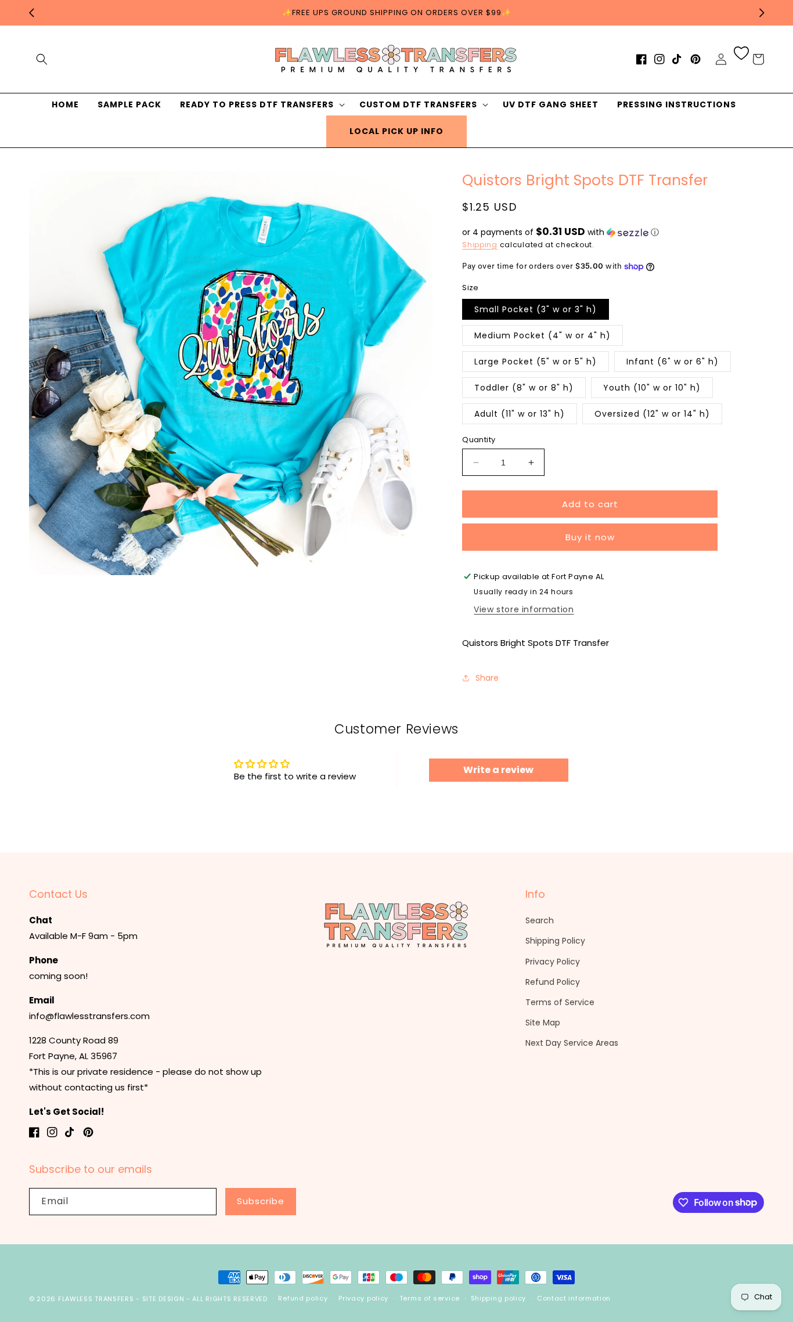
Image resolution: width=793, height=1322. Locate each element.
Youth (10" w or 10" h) (652, 387)
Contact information (574, 1298)
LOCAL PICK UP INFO (396, 131)
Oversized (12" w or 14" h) (652, 414)
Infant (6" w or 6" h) (672, 361)
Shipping (480, 245)
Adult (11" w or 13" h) (519, 414)
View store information (524, 609)
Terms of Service (559, 1002)
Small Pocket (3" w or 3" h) (535, 309)
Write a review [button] (498, 769)
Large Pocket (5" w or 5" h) (535, 361)
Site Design (163, 1298)
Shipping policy (499, 1298)
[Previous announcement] (31, 13)
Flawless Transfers (96, 1298)
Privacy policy (363, 1298)
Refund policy (302, 1298)
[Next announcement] (761, 13)
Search (539, 920)
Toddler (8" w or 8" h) (524, 387)
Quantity (478, 439)
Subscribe (260, 1201)
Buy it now (590, 537)
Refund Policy (552, 982)
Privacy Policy (552, 961)
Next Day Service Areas (571, 1043)
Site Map (542, 1022)
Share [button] (487, 678)
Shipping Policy (555, 941)
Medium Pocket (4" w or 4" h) (542, 335)
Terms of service (429, 1298)
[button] (42, 59)
